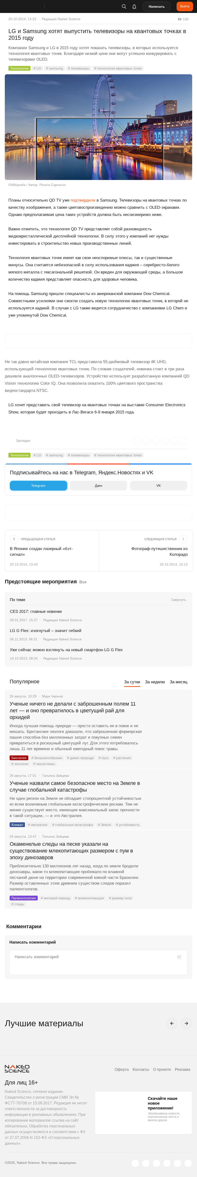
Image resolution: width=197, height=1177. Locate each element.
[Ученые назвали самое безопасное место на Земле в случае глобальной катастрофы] (167, 801)
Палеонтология (24, 898)
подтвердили (83, 200)
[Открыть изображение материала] (98, 127)
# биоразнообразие (46, 758)
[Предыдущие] (172, 1023)
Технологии (19, 68)
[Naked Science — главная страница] (30, 6)
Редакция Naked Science (61, 19)
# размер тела (120, 898)
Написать (157, 6)
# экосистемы (44, 764)
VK (158, 485)
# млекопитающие (89, 898)
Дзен (98, 485)
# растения (122, 758)
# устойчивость (128, 825)
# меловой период (55, 898)
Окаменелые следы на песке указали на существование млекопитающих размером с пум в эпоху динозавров (71, 850)
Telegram (38, 485)
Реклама (182, 1069)
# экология (20, 764)
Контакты (141, 1069)
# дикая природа (80, 758)
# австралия (37, 825)
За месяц (178, 682)
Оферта (122, 1069)
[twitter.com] (135, 1163)
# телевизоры (78, 68)
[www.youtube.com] (156, 1163)
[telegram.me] (177, 1163)
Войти (185, 6)
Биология (19, 758)
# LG (37, 68)
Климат (17, 825)
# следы (18, 904)
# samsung (54, 68)
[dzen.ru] (167, 1163)
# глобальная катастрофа (72, 825)
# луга (103, 758)
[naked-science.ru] (188, 1163)
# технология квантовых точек (118, 68)
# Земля (104, 825)
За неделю (155, 682)
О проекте (162, 1069)
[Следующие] (186, 1023)
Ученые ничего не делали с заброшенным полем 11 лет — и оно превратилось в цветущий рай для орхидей (73, 710)
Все (82, 582)
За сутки (132, 682)
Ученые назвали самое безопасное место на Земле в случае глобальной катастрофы (75, 786)
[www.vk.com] (146, 1163)
